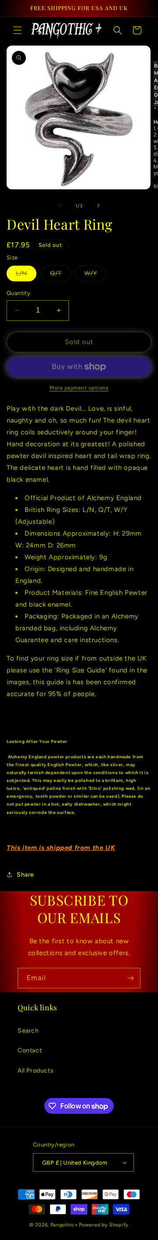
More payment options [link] (79, 388)
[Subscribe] (130, 978)
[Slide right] (98, 205)
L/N (26, 275)
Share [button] (25, 874)
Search (28, 1030)
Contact (30, 1050)
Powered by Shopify (104, 1225)
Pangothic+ (64, 1225)
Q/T (60, 275)
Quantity (18, 293)
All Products (36, 1070)
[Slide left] (59, 205)
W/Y (95, 275)
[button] (17, 30)
